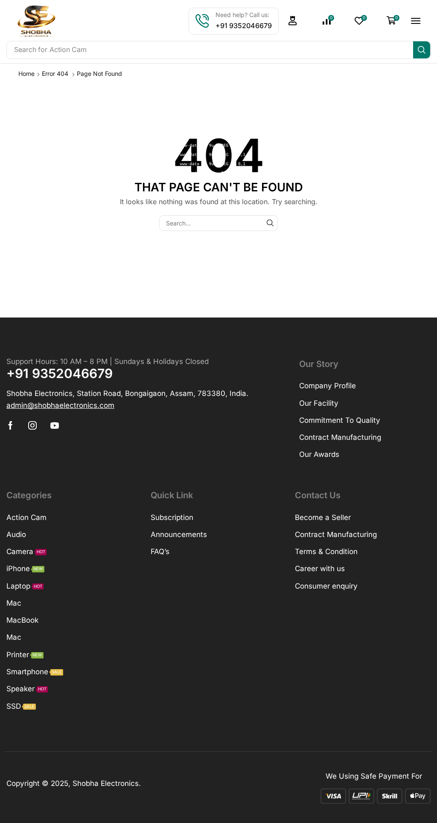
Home (26, 73)
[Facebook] (10, 425)
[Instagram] (32, 425)
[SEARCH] (270, 223)
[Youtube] (54, 425)
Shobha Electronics (106, 783)
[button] (292, 21)
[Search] (421, 49)
